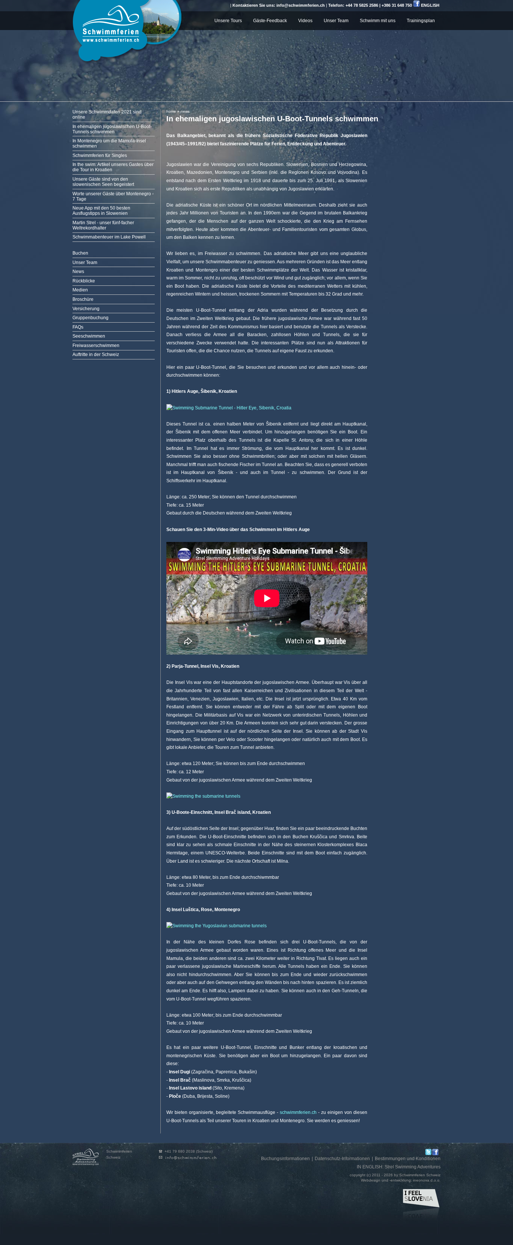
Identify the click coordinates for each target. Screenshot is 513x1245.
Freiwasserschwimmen (95, 345)
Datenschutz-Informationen (342, 1158)
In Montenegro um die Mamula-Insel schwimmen (109, 143)
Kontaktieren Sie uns (190, 1158)
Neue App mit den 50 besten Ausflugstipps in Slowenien (101, 210)
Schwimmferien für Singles (99, 155)
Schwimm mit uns (377, 20)
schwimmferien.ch (298, 1112)
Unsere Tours (228, 20)
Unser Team (336, 20)
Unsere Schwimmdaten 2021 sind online (107, 114)
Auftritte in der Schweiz (95, 354)
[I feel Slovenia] (422, 1205)
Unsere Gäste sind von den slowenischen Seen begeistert (103, 182)
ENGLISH (430, 5)
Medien (80, 290)
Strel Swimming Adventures (413, 1167)
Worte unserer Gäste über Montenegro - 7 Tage (113, 196)
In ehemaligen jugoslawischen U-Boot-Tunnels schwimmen (112, 129)
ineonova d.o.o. (427, 1180)
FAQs (77, 327)
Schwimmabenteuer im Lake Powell (109, 237)
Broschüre (83, 299)
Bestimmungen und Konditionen (408, 1158)
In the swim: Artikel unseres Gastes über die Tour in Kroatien (113, 167)
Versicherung (86, 308)
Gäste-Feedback (270, 20)
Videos (305, 20)
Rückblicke (83, 281)
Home (171, 111)
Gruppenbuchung (90, 317)
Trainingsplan (421, 20)
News (78, 271)
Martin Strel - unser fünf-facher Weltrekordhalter (103, 225)
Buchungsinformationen (285, 1158)
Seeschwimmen (88, 336)
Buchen (80, 253)
